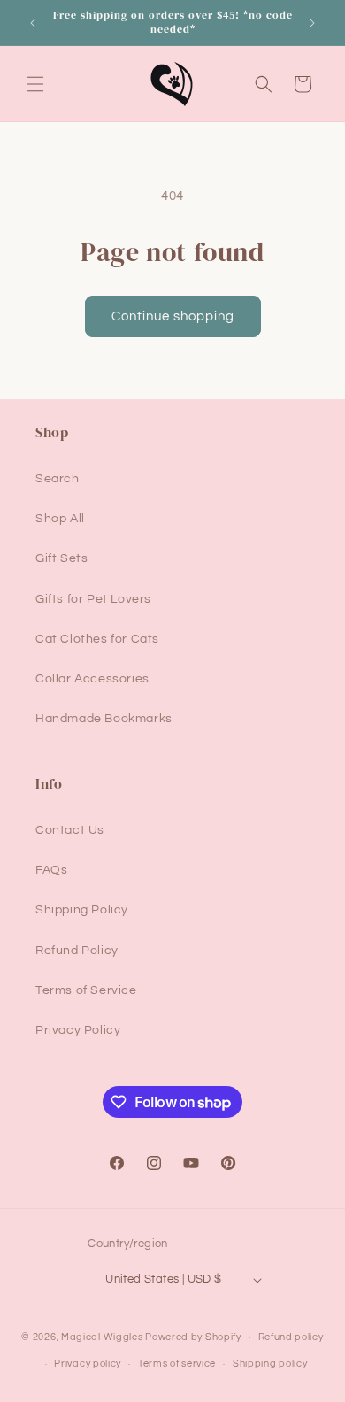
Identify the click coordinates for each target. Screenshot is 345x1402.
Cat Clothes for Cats (97, 639)
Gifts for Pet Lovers (93, 599)
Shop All (60, 518)
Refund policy (291, 1337)
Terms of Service (86, 990)
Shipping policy (270, 1363)
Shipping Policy (81, 910)
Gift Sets (61, 558)
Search (57, 479)
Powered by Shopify (193, 1337)
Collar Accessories (92, 679)
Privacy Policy (77, 1030)
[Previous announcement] (32, 23)
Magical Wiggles (102, 1337)
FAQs (51, 870)
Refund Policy (77, 950)
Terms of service (177, 1363)
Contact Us (69, 830)
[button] (35, 84)
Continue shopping (172, 316)
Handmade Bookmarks (103, 719)
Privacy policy (87, 1363)
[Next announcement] (312, 23)
